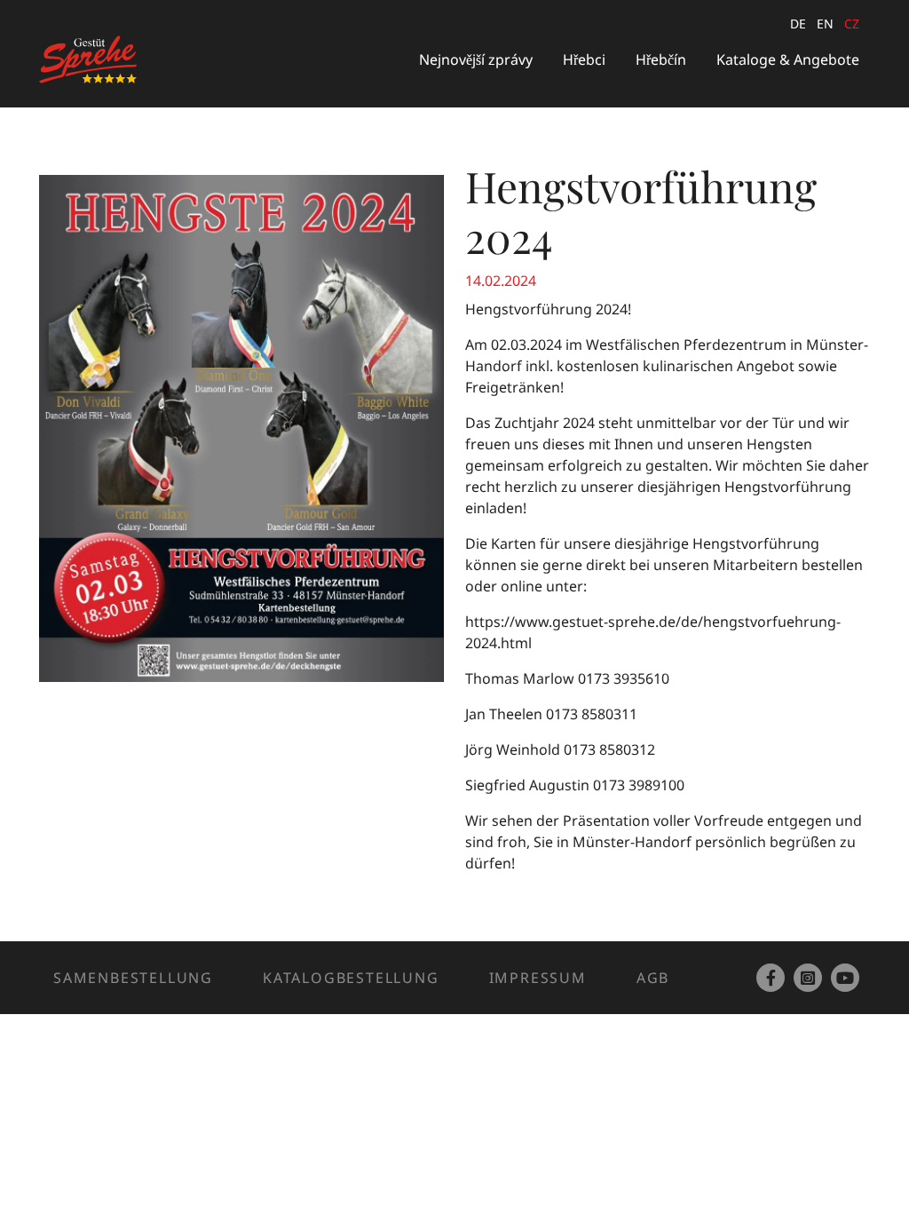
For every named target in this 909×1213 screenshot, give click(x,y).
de (798, 23)
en (825, 23)
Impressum (538, 977)
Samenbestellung (133, 977)
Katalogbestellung (351, 977)
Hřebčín (661, 59)
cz (851, 23)
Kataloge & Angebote (787, 59)
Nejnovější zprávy (476, 59)
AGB (652, 977)
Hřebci (584, 59)
